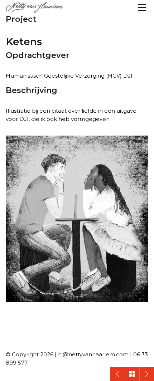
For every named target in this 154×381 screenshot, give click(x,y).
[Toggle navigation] (142, 7)
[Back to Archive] (132, 374)
